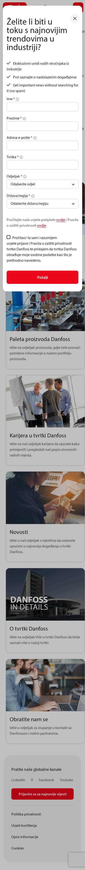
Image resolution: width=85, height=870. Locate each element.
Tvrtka (13, 156)
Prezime (14, 118)
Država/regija (18, 195)
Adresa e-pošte (19, 137)
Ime (11, 98)
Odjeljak (14, 176)
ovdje (61, 219)
